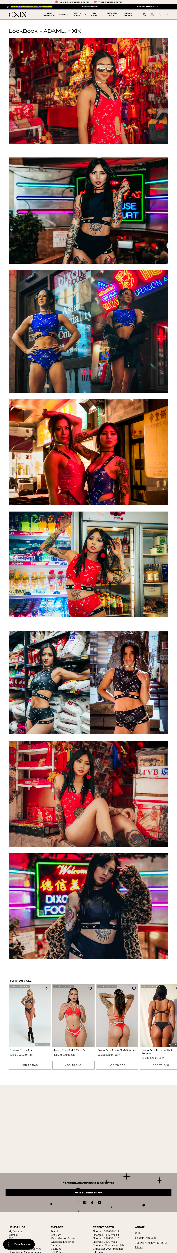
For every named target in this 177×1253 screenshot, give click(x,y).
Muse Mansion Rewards (64, 1238)
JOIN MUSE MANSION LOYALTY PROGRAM (31, 7)
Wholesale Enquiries (62, 1242)
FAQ (11, 1238)
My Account (15, 1231)
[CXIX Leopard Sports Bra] (30, 1015)
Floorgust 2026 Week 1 (105, 1242)
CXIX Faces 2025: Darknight (108, 1249)
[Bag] (166, 14)
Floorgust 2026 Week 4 (106, 1231)
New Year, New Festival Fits (108, 1245)
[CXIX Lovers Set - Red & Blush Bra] (73, 1015)
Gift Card (56, 1235)
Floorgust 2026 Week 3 (106, 1235)
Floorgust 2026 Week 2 (106, 1238)
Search (54, 1231)
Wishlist (13, 1235)
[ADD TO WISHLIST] (46, 988)
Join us (139, 1247)
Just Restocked (88, 7)
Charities (56, 1249)
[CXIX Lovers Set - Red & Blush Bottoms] (117, 1015)
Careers (55, 1245)
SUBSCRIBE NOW (88, 1192)
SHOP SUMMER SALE (147, 7)
